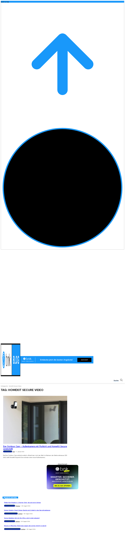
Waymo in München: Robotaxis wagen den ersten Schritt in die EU (25, 525)
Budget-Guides (9, 506)
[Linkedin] (118, 341)
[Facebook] (112, 341)
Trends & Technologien (12, 529)
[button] (119, 380)
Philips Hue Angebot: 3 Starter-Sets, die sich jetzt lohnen (22, 502)
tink (13, 451)
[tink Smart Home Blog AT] (10, 359)
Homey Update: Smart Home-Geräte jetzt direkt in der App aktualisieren (27, 510)
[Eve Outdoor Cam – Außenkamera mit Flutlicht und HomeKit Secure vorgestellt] (35, 420)
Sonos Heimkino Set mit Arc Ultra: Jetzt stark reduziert (22, 518)
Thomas (17, 506)
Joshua (20, 513)
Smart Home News (11, 513)
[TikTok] (120, 341)
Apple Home (7, 451)
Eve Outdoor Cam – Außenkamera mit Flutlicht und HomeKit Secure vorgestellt (35, 447)
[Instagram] (115, 341)
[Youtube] (123, 341)
